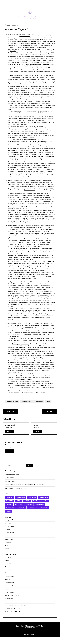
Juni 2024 (27, 501)
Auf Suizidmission (10, 425)
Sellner (15, 117)
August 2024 (9, 501)
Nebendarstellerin (29, 190)
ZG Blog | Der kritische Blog (12, 611)
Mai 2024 (35, 501)
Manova (7, 573)
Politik (48, 401)
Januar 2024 (29, 504)
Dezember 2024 (21, 497)
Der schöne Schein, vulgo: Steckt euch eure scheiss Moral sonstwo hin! (24, 485)
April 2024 (44, 501)
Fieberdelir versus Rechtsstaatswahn (15, 488)
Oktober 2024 (32, 497)
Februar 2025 (9, 497)
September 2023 (33, 507)
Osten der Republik (21, 209)
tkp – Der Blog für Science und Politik (15, 605)
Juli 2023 (8, 511)
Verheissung (18, 331)
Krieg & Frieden (39, 401)
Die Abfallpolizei (9, 478)
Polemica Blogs (9, 599)
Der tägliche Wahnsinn (12, 401)
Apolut (7, 560)
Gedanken (7, 529)
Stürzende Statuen (10, 481)
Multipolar (7, 579)
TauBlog (7, 602)
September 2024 (43, 497)
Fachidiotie (8, 523)
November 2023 (10, 507)
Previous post (10, 411)
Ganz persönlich (9, 526)
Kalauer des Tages (26, 401)
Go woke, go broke (10, 533)
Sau (25, 239)
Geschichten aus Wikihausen (13, 608)
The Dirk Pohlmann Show (12, 595)
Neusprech (8, 542)
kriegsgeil (34, 186)
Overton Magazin (9, 592)
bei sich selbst (29, 259)
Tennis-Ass (13, 51)
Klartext (16, 212)
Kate (27, 87)
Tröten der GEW (39, 188)
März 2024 (8, 504)
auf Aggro (36, 425)
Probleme (50, 75)
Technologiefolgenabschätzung (21, 344)
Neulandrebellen (9, 586)
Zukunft (7, 549)
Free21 (7, 566)
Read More (9, 431)
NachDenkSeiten (9, 582)
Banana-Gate (27, 256)
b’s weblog (8, 563)
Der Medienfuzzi (9, 576)
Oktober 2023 (21, 507)
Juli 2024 (18, 501)
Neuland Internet (32, 368)
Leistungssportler (24, 36)
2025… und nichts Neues (12, 474)
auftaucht (33, 218)
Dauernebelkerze (12, 225)
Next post (49, 411)
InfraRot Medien (9, 570)
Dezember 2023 (40, 504)
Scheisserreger (29, 327)
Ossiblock (7, 589)
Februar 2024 (18, 504)
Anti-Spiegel (8, 557)
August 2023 (44, 507)
